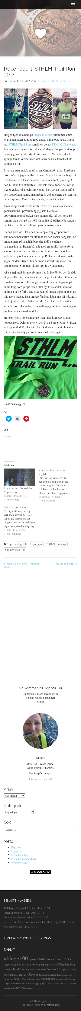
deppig (44, 964)
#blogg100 (21, 544)
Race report (47, 80)
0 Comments (63, 80)
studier (63, 983)
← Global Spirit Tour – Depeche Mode (21, 565)
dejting (36, 964)
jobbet (37, 974)
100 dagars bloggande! (16, 908)
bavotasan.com (51, 1004)
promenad (17, 983)
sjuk (44, 983)
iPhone (22, 974)
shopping (37, 983)
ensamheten (35, 969)
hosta (16, 975)
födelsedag (71, 969)
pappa (8, 983)
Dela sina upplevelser (15, 917)
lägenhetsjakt (66, 975)
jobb (30, 974)
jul (42, 974)
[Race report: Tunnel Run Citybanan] (19, 477)
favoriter (51, 969)
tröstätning (8, 988)
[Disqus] (40, 624)
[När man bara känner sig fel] (56, 485)
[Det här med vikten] (21, 520)
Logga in (16, 851)
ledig (54, 974)
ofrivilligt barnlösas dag (30, 979)
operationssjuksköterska (65, 979)
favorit (43, 969)
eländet (16, 969)
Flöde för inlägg (20, 855)
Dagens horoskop (13, 912)
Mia (10, 80)
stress (56, 983)
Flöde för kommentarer (23, 859)
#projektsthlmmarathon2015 (48, 959)
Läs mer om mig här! (40, 779)
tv (19, 987)
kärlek (47, 974)
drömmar (53, 964)
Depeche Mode (43, 135)
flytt (59, 969)
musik (17, 979)
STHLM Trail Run (19, 144)
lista (59, 974)
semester (27, 983)
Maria (49, 175)
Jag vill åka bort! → (66, 563)
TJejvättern (71, 983)
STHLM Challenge (63, 144)
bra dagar (26, 964)
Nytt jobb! (9, 927)
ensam (25, 969)
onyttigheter (48, 979)
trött (15, 987)
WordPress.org (19, 863)
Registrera (16, 847)
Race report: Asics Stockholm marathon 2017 (28, 922)
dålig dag (63, 964)
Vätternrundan (27, 988)
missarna (8, 979)
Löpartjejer (36, 544)
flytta (64, 969)
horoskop (9, 974)
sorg (50, 983)
